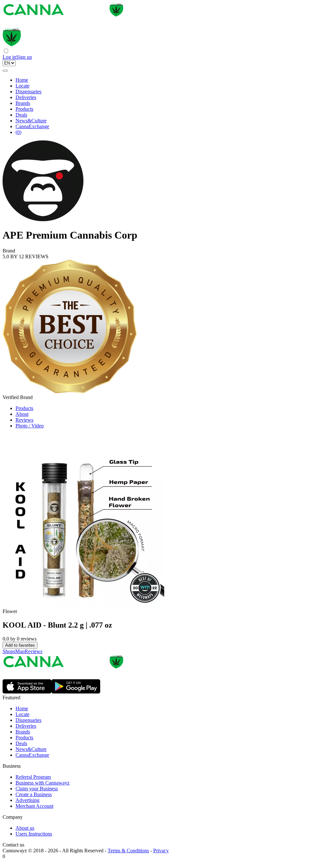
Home (22, 80)
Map (20, 651)
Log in (9, 57)
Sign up (24, 57)
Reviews (24, 420)
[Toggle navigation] (5, 71)
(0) (18, 132)
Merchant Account (34, 806)
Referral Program (33, 777)
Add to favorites (20, 645)
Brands (23, 103)
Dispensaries (28, 91)
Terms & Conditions (128, 850)
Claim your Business (37, 788)
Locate (22, 85)
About (22, 414)
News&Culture (31, 120)
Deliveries (26, 97)
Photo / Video (30, 425)
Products (24, 109)
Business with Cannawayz (42, 782)
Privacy (161, 850)
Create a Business (34, 794)
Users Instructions (34, 833)
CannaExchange (32, 126)
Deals (21, 115)
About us (25, 828)
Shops (9, 651)
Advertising (27, 800)
